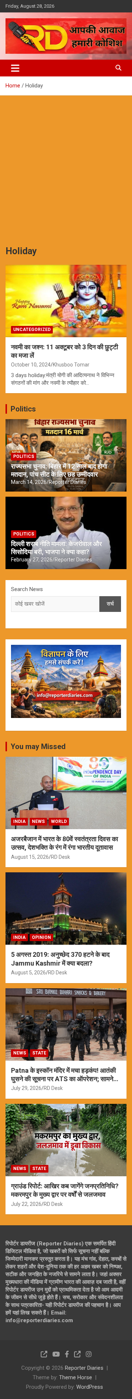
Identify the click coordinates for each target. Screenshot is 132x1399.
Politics (23, 409)
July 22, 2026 (26, 1204)
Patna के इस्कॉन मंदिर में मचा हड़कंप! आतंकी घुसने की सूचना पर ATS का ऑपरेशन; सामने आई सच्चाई (63, 1079)
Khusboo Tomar (71, 365)
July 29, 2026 (26, 1088)
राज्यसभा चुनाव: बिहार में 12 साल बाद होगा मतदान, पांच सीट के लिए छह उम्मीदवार (59, 470)
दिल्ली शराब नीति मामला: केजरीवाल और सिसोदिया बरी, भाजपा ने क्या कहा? (56, 548)
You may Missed (38, 746)
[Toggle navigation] (15, 68)
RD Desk (60, 857)
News (38, 821)
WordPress (89, 1387)
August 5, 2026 (28, 972)
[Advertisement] (66, 165)
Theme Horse (75, 1377)
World (59, 821)
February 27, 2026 (31, 560)
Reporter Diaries (67, 482)
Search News (27, 589)
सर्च (110, 604)
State (39, 1053)
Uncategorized (32, 329)
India (19, 821)
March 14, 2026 (29, 482)
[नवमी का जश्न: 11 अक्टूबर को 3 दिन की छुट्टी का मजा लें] (66, 300)
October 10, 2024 (31, 365)
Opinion (41, 937)
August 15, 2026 (30, 857)
